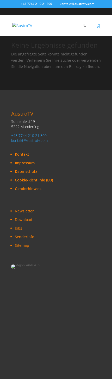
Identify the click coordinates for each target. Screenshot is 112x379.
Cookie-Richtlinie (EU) (34, 180)
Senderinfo (24, 236)
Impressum (25, 162)
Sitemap (22, 245)
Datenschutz (26, 171)
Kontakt (22, 154)
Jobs (18, 228)
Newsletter (24, 211)
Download (23, 219)
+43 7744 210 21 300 (29, 135)
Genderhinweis (28, 188)
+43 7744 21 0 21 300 (36, 4)
